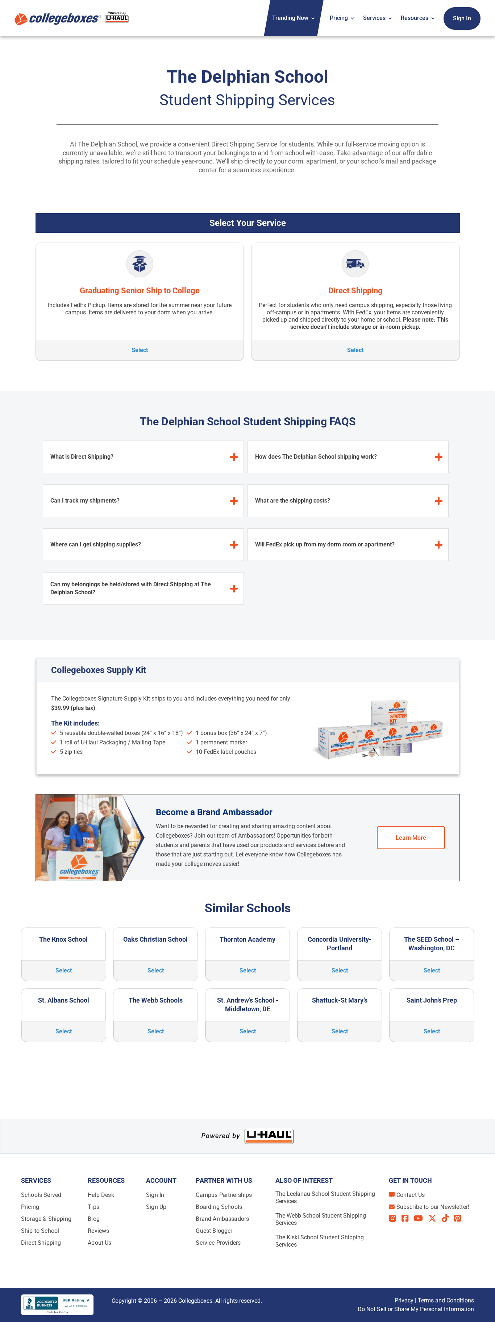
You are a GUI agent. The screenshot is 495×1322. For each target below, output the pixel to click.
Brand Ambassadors (222, 1218)
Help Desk (101, 1194)
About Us (99, 1242)
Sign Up (156, 1206)
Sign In (462, 18)
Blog (94, 1218)
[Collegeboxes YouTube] (421, 1218)
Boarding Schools (219, 1206)
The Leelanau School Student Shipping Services (325, 1197)
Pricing (339, 18)
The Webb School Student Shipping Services (320, 1219)
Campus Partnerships (224, 1194)
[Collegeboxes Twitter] (435, 1218)
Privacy (404, 1300)
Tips (93, 1206)
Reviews (98, 1230)
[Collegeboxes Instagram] (395, 1218)
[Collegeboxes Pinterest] (460, 1218)
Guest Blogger (214, 1230)
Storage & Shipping (46, 1218)
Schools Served (41, 1194)
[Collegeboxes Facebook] (408, 1218)
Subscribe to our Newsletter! (432, 1206)
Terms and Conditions (446, 1300)
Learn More (411, 837)
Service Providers (218, 1242)
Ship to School (40, 1230)
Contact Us (410, 1194)
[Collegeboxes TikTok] (448, 1218)
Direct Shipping (41, 1242)
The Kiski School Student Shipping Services (319, 1241)
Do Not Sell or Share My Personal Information (416, 1309)
